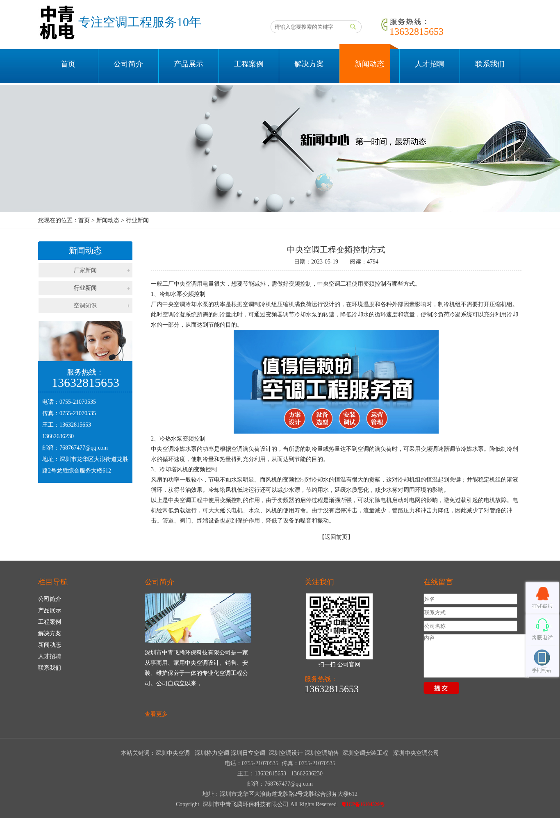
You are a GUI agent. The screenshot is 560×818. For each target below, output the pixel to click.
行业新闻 (85, 288)
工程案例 (249, 64)
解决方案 (309, 64)
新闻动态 (369, 64)
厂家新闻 (85, 270)
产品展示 (188, 64)
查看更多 (156, 714)
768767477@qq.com (83, 448)
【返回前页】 (336, 537)
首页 (68, 64)
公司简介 (128, 64)
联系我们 (490, 64)
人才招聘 (429, 64)
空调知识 (85, 305)
